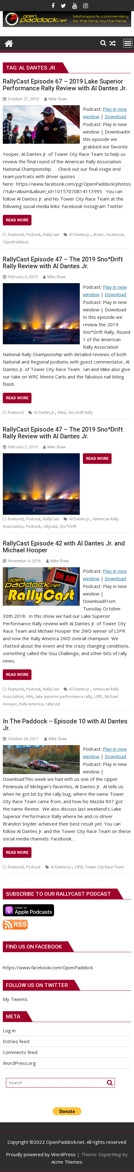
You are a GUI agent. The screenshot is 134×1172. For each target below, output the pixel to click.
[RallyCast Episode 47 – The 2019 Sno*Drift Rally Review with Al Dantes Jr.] (41, 287)
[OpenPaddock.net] (67, 25)
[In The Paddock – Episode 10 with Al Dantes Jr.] (41, 749)
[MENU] (127, 43)
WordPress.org (19, 1063)
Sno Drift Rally (80, 412)
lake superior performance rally (64, 696)
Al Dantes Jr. (79, 234)
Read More (17, 220)
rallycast (50, 526)
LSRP (98, 696)
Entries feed (16, 1041)
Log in (9, 1030)
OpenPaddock (15, 242)
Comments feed (20, 1052)
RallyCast (51, 234)
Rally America (31, 704)
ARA (29, 696)
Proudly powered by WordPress (41, 1154)
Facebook (114, 234)
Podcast (33, 234)
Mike (62, 412)
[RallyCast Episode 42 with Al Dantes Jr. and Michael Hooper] (41, 571)
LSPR (78, 867)
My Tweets (15, 999)
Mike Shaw (58, 99)
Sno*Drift (68, 526)
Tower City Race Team (104, 867)
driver (98, 234)
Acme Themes (66, 1162)
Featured (16, 234)
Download (115, 116)
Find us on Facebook (34, 946)
